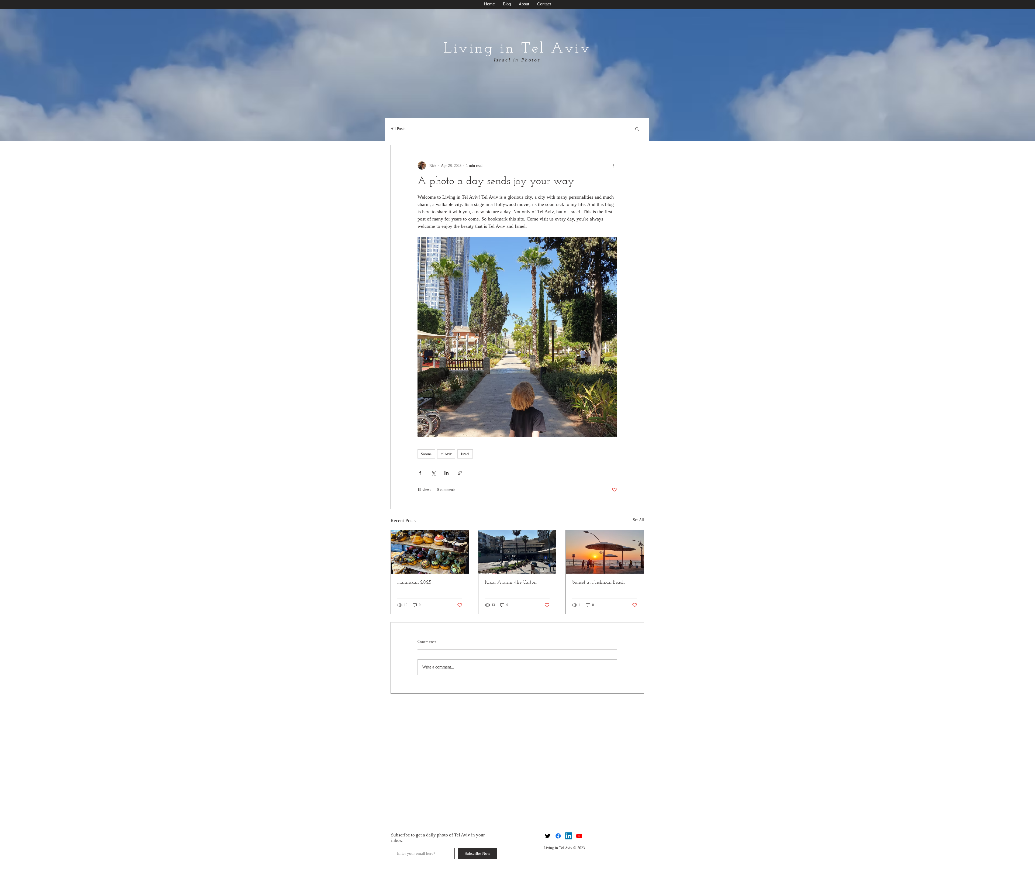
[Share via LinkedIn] (446, 473)
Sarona (426, 453)
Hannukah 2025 (414, 582)
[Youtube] (579, 835)
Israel (465, 453)
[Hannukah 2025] (430, 552)
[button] (637, 128)
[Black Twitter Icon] (547, 835)
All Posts (398, 128)
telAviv (446, 453)
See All (638, 520)
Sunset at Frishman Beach (598, 582)
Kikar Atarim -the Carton (511, 582)
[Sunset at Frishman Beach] (605, 552)
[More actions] (613, 165)
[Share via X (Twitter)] (433, 473)
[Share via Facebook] (420, 473)
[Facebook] (558, 835)
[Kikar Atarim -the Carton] (517, 552)
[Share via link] (459, 473)
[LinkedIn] (568, 835)
